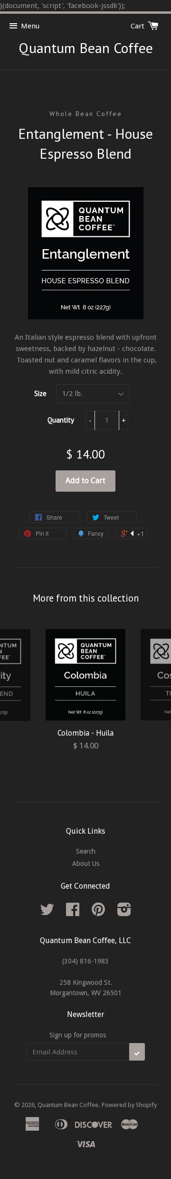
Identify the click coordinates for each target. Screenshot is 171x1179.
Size (40, 393)
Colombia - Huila (85, 733)
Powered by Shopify (129, 1104)
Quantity (61, 419)
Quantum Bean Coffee (86, 47)
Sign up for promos (77, 1035)
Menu (30, 26)
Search (85, 851)
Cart (138, 26)
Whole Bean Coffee (85, 113)
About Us (85, 863)
